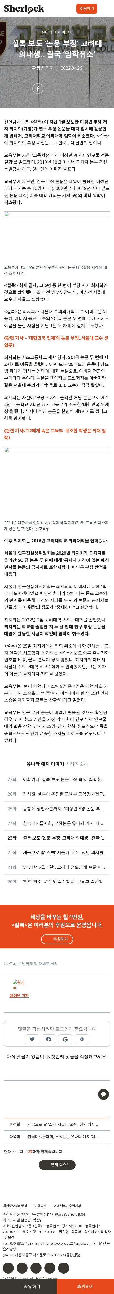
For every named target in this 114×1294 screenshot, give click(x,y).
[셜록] (24, 10)
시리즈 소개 (77, 764)
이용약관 (40, 1206)
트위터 (36, 1268)
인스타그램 (22, 1268)
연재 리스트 (60, 1164)
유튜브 (49, 1268)
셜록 (34, 1195)
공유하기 (32, 1287)
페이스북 (8, 1268)
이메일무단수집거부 (67, 1206)
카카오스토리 (63, 1268)
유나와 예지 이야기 (57, 32)
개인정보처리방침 (15, 1206)
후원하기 (87, 8)
